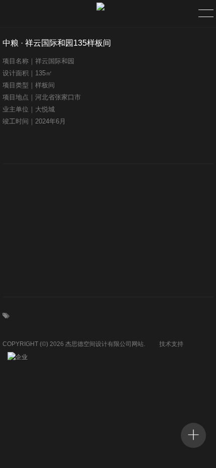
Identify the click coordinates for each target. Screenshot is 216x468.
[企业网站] (20, 357)
